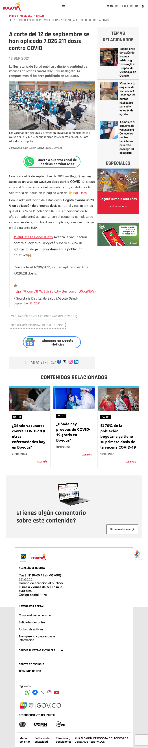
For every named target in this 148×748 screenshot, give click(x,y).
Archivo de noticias (31, 629)
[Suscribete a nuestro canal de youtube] (56, 692)
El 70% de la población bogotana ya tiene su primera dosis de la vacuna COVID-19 (118, 436)
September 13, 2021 (27, 303)
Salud (40, 16)
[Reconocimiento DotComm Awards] (40, 724)
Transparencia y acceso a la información (37, 637)
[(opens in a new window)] (70, 362)
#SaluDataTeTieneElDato (33, 237)
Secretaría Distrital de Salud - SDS (37, 325)
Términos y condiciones (63, 739)
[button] (53, 362)
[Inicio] (12, 6)
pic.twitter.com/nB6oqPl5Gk (73, 291)
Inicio (12, 16)
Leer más (42, 461)
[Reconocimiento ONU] (22, 724)
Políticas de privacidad (42, 739)
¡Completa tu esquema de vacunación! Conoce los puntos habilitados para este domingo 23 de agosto (127, 137)
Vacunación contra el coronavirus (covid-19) (44, 316)
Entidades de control (32, 622)
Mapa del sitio (24, 739)
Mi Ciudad (26, 16)
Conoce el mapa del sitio (35, 615)
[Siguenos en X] (42, 692)
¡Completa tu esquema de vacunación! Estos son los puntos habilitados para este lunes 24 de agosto (127, 99)
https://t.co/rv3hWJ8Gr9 (32, 291)
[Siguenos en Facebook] (28, 692)
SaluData (80, 193)
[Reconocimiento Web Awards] (60, 724)
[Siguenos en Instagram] (49, 692)
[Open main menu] (63, 6)
